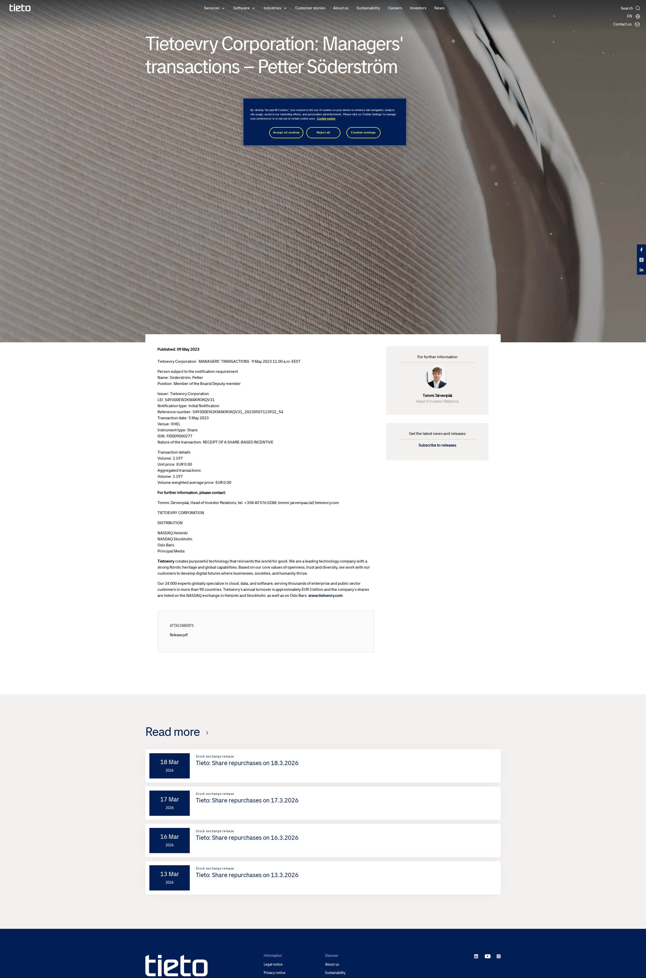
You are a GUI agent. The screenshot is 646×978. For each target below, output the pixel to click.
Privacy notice (274, 973)
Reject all (323, 132)
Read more (172, 732)
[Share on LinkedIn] (641, 270)
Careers (395, 8)
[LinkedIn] (476, 956)
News (439, 8)
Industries (272, 8)
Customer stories (310, 8)
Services (211, 8)
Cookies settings (363, 132)
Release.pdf (179, 635)
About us (340, 8)
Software (241, 8)
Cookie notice (326, 118)
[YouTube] (488, 956)
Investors (418, 8)
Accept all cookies (286, 132)
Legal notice (273, 964)
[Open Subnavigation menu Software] (254, 8)
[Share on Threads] (641, 260)
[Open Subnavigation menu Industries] (285, 8)
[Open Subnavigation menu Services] (223, 8)
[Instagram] (499, 956)
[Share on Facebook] (641, 249)
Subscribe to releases (437, 445)
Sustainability (368, 8)
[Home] (20, 7)
